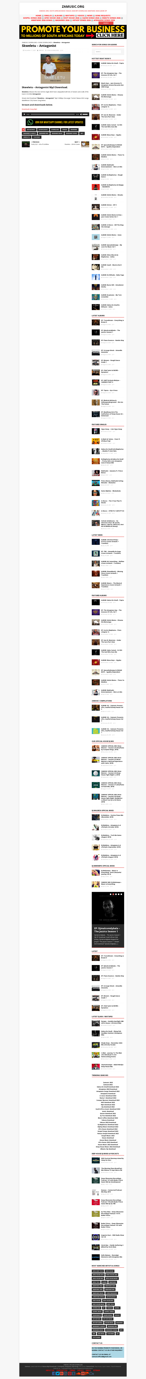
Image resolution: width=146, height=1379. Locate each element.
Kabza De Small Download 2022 (108, 1087)
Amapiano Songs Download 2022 (107, 1091)
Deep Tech (110, 1304)
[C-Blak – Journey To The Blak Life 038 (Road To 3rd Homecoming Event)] (96, 1057)
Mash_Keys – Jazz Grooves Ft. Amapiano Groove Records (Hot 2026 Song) (112, 85)
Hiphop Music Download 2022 (108, 1127)
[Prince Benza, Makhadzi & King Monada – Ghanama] (96, 485)
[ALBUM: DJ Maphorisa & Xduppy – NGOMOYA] (96, 189)
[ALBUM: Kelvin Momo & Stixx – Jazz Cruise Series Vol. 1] (96, 219)
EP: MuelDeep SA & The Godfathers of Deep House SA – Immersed (112, 414)
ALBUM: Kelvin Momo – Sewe (111, 235)
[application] (55, 114)
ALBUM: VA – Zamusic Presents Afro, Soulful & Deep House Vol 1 (112, 730)
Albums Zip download (108, 1149)
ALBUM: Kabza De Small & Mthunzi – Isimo (110, 306)
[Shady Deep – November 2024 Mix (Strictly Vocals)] (96, 1047)
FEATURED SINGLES (99, 424)
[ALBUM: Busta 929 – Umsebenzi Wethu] (96, 289)
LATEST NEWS (97, 535)
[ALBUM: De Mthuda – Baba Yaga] (96, 279)
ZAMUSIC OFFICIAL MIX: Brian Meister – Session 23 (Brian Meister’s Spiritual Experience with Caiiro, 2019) (111, 760)
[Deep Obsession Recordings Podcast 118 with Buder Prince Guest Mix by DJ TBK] (96, 1204)
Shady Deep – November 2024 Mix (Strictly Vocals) (111, 1044)
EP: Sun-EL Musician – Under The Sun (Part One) (111, 116)
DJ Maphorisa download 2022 (108, 1125)
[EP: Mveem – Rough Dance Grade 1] (96, 364)
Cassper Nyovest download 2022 (107, 1100)
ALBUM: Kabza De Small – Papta (112, 63)
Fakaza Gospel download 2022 (108, 1133)
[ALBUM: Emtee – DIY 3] (96, 209)
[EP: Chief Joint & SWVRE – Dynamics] (96, 374)
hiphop (117, 1315)
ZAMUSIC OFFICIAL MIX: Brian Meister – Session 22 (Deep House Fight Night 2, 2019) (111, 773)
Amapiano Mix (110, 1289)
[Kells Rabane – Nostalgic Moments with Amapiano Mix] (96, 1259)
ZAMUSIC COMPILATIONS (102, 701)
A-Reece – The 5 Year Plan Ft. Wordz (111, 502)
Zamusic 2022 (108, 1082)
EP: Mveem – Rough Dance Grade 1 (110, 361)
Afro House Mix (98, 1278)
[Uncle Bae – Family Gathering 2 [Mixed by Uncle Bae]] (96, 1249)
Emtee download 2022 (108, 1113)
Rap (94, 1334)
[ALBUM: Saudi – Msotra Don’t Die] (96, 269)
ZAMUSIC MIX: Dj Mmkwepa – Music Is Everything (111, 883)
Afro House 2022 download (107, 1142)
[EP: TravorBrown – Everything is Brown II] (96, 324)
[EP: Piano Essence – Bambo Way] (96, 344)
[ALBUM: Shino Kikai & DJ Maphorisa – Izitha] (96, 259)
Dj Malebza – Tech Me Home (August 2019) (111, 836)
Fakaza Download (108, 1120)
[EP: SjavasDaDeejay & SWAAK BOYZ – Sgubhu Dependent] (96, 149)
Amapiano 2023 (110, 1286)
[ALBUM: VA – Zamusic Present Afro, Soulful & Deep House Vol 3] (96, 709)
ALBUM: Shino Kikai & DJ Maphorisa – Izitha (109, 256)
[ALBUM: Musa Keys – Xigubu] (96, 139)
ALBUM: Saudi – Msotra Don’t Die (111, 266)
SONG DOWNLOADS (45, 42)
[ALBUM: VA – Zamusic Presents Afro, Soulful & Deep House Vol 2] (96, 721)
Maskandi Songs (71, 133)
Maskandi (74, 129)
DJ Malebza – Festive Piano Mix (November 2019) (112, 816)
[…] (117, 944)
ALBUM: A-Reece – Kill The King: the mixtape (112, 226)
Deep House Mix (108, 1300)
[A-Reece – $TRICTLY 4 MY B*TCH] (96, 515)
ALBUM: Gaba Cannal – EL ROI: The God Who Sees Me (111, 126)
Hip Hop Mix (96, 1319)
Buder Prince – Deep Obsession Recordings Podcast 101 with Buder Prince (112, 1225)
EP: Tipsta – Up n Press (109, 390)
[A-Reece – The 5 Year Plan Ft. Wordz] (96, 505)
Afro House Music (112, 1278)
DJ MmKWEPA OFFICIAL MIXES (103, 866)
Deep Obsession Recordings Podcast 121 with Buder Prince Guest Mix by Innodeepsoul (112, 1180)
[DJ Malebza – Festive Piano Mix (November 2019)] (96, 819)
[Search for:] (108, 51)
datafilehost (43, 129)
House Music (109, 1323)
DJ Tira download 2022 (108, 1116)
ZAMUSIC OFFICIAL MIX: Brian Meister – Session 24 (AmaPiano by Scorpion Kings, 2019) (112, 747)
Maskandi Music (57, 133)
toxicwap (36, 137)
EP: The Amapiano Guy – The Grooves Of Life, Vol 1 (111, 74)
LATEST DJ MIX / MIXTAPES (102, 1016)
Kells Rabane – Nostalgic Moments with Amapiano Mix (111, 1256)
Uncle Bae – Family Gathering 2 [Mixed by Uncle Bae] (112, 1246)
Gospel (117, 1308)
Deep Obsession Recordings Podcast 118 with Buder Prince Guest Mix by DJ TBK (112, 1202)
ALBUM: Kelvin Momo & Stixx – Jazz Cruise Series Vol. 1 (112, 216)
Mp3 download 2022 (108, 1105)
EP (103, 1308)
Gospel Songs (109, 1311)
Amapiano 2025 (97, 1289)
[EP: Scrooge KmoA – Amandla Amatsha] (96, 354)
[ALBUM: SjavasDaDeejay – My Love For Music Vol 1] (96, 249)
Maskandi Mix (43, 133)
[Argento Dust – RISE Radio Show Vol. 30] (96, 1239)
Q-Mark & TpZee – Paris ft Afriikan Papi (110, 440)
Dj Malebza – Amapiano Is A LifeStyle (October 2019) (111, 826)
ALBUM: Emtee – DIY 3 (109, 205)
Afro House (109, 1271)
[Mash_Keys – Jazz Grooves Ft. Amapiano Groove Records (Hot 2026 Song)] (96, 87)
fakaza (64, 129)
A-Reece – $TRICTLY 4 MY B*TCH (112, 511)
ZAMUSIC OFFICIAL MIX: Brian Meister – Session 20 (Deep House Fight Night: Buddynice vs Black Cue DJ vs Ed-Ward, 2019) (111, 798)
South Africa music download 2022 (108, 1109)
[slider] (85, 114)
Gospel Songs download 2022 (108, 1131)
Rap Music (101, 1334)
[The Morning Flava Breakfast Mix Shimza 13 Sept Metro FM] (96, 1172)
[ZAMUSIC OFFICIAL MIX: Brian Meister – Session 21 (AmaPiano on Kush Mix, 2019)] (96, 787)
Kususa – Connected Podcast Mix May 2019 (111, 1191)
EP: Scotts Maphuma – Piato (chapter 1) (111, 106)
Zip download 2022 (108, 1107)
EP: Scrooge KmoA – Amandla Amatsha (111, 351)
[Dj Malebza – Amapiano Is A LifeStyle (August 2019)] (96, 859)
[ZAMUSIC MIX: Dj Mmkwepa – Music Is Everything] (96, 886)
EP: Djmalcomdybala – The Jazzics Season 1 (110, 331)
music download (108, 1111)
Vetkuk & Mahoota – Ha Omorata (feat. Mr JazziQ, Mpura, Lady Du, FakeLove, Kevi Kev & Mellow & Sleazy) (112, 523)
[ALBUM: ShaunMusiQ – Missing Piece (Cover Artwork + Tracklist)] (96, 575)
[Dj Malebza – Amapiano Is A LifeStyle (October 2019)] (96, 829)
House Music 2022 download (108, 1145)
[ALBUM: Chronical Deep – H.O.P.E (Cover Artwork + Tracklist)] (96, 544)
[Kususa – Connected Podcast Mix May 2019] (96, 1194)
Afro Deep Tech (98, 1271)
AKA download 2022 (108, 1102)
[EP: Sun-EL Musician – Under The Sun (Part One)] (96, 119)
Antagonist (31, 129)
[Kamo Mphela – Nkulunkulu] (96, 495)
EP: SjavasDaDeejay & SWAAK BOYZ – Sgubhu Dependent (111, 146)
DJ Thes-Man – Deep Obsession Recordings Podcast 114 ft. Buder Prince (112, 1213)
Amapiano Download (108, 1094)
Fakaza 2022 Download (108, 1122)
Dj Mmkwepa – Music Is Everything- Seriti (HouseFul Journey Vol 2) (111, 872)
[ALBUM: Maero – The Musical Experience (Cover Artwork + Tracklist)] (96, 587)
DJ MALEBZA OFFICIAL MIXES (103, 810)
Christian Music (111, 1293)
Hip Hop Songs (97, 1323)
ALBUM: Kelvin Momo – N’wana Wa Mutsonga (112, 96)
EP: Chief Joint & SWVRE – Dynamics (110, 371)
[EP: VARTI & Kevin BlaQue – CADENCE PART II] (96, 384)
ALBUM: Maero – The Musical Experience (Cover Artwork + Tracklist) (111, 585)
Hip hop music (107, 1319)
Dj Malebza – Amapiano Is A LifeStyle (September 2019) (111, 846)
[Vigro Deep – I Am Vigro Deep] (96, 433)
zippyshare (96, 1337)
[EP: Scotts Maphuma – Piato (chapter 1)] (96, 109)
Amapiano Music (98, 1293)
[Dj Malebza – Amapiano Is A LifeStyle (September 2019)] (96, 849)
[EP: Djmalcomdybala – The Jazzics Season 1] (96, 334)
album (104, 1282)
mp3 (82, 133)
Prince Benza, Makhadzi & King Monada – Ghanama (112, 482)
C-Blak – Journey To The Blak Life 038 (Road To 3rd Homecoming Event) (111, 1054)
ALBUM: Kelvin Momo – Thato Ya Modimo (112, 156)
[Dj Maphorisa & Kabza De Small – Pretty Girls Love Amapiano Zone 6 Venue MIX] (96, 463)
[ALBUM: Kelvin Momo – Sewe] (96, 239)
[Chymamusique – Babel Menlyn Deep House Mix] (96, 1069)
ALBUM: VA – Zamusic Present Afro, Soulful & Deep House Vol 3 (112, 707)
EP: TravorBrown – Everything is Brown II (112, 321)
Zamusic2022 (108, 1085)
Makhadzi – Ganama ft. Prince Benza (112, 472)
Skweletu (26, 137)
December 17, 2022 (30, 50)
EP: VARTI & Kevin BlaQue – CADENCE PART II (110, 381)
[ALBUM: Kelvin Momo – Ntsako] (96, 199)
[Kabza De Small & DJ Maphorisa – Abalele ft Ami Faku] (96, 453)
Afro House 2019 (98, 1275)
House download (108, 1138)
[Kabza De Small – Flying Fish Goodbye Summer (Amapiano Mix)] (96, 1035)
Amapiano (112, 1282)
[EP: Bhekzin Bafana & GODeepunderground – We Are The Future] (96, 404)
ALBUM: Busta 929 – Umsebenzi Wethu (112, 286)
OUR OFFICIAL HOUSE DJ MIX (103, 741)
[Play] (24, 114)
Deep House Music (98, 1304)
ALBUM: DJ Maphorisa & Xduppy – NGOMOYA (112, 186)
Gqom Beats (97, 1315)
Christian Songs (98, 1297)
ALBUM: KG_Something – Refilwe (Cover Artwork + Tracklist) (112, 562)
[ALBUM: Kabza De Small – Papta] (96, 67)
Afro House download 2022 (107, 1129)
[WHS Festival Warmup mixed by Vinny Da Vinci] (96, 1162)
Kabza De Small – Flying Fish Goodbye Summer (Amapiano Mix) (111, 1033)
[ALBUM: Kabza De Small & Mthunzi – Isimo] (96, 309)
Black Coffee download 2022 (108, 1118)
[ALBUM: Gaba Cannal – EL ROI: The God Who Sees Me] (96, 129)
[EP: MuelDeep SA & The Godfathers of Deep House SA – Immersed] (96, 416)
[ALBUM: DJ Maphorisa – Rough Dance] (96, 179)
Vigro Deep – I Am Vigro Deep (111, 429)
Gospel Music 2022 (107, 1136)
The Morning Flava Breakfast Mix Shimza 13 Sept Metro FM (111, 1169)
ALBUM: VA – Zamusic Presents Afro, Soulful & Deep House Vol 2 (112, 719)
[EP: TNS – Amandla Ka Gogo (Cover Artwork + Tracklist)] (96, 555)
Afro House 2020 (111, 1275)
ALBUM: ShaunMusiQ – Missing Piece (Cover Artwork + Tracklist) (112, 573)
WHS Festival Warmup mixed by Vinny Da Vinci (112, 1159)
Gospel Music (97, 1311)
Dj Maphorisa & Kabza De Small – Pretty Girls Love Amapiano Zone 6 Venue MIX (112, 461)
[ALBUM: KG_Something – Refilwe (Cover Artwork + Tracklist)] (96, 565)
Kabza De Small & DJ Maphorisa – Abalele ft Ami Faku (112, 450)
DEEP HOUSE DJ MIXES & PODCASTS (105, 1154)
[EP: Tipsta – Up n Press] (96, 394)
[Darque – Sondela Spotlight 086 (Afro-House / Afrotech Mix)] (96, 1025)
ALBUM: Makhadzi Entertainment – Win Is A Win (111, 166)
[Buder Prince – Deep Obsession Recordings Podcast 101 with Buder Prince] (96, 1227)
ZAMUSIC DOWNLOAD (29, 42)
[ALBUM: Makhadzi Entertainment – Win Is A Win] (96, 169)
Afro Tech (96, 1282)
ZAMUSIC (41, 50)
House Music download (108, 1140)
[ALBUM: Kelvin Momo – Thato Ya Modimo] (96, 159)
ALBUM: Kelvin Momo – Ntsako (112, 195)
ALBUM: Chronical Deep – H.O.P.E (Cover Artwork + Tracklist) (110, 541)
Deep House (96, 1300)
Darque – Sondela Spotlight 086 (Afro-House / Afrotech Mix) (112, 1022)
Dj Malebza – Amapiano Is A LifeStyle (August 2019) (111, 856)
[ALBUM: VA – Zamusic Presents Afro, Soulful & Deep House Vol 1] (96, 733)
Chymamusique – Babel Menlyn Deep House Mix (112, 1065)
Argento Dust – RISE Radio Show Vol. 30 (112, 1236)
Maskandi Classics (29, 133)
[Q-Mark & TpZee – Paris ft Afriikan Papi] (96, 443)
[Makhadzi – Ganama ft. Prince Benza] (96, 475)
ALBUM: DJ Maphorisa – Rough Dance (112, 176)
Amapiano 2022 (97, 1286)
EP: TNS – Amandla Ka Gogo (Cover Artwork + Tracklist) (111, 552)
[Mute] (81, 114)
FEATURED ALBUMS (99, 595)
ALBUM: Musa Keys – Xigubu (111, 135)
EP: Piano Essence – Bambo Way (112, 340)
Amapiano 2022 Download (108, 1089)
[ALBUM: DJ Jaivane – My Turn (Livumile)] (96, 299)
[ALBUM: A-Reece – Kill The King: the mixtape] (96, 229)
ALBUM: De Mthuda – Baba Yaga (112, 275)
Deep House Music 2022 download (108, 1147)
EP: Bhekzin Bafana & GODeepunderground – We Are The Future (112, 402)
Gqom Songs (108, 1315)
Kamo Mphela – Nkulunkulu (111, 491)
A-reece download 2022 (108, 1096)
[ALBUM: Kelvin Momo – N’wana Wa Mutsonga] (96, 99)
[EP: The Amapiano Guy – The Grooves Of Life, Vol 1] (96, 77)
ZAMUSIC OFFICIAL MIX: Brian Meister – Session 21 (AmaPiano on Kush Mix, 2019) (112, 784)
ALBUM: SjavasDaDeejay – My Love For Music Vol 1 (111, 246)
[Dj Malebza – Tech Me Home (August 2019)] (96, 839)
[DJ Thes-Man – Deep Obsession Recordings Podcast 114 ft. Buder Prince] (96, 1216)
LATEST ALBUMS (98, 316)
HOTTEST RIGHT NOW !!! (101, 58)
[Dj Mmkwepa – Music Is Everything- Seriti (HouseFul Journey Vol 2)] (96, 874)
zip (118, 1334)
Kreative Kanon (88, 1368)
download (55, 129)
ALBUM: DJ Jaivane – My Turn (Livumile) (111, 296)
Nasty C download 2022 (108, 1098)
